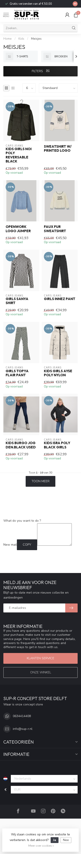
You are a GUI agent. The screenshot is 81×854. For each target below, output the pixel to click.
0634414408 (22, 716)
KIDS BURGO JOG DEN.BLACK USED (21, 445)
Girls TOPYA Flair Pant (17, 373)
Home (7, 39)
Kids (21, 39)
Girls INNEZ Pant (59, 299)
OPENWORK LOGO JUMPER (18, 229)
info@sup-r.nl (22, 729)
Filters (38, 71)
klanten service (40, 658)
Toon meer (41, 481)
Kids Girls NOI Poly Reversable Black (19, 155)
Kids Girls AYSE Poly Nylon (58, 373)
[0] (76, 14)
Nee (66, 840)
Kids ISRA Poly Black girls (57, 445)
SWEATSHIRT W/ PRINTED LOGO (58, 149)
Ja (54, 840)
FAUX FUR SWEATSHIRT (55, 229)
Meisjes (36, 39)
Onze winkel (40, 672)
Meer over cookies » (41, 846)
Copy (27, 545)
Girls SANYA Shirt (17, 301)
